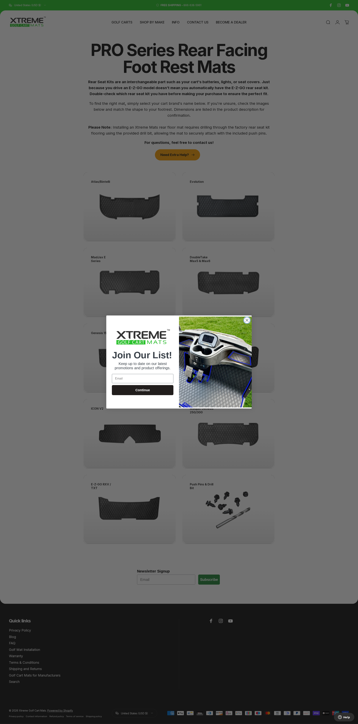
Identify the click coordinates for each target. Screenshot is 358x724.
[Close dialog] (247, 320)
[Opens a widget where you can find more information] (344, 717)
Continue (142, 390)
